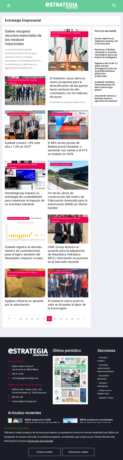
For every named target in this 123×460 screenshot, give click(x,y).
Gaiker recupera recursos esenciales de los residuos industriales (23, 37)
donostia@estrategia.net (24, 401)
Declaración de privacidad (40, 440)
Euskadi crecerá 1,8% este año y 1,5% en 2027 (22, 144)
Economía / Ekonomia (18, 114)
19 (55, 318)
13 (20, 318)
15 (32, 318)
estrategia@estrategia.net (25, 378)
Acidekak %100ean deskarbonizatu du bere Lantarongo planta (105, 85)
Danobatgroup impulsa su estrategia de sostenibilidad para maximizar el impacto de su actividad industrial (24, 198)
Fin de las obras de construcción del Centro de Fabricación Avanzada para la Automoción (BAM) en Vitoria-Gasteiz (68, 200)
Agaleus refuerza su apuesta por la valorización (24, 302)
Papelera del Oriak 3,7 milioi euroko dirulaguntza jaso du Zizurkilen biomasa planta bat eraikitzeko (106, 70)
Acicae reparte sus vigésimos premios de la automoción (106, 41)
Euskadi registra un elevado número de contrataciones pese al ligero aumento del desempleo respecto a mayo (24, 252)
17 (43, 318)
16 (38, 318)
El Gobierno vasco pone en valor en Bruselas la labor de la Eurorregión (67, 304)
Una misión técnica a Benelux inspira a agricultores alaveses (106, 98)
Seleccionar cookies (78, 451)
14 (26, 318)
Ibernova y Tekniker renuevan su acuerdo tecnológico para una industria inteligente (106, 53)
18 (49, 318)
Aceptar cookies (45, 451)
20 (61, 318)
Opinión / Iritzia (106, 397)
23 (78, 318)
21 (67, 318)
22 (72, 318)
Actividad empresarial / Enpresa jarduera (105, 368)
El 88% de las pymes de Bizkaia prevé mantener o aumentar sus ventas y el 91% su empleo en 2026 (67, 148)
